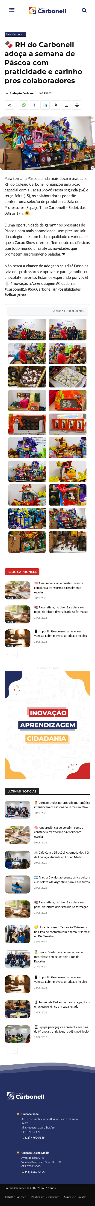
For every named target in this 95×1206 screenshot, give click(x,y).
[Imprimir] (76, 105)
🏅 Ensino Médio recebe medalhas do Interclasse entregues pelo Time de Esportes (58, 957)
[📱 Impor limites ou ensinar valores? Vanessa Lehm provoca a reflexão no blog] (17, 638)
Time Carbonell (15, 34)
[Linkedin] (45, 105)
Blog (10, 597)
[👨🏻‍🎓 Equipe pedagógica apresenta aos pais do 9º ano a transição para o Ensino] (17, 1034)
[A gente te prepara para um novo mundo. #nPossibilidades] (47, 10)
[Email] (66, 105)
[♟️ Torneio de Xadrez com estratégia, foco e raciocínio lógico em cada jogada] (17, 1009)
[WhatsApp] (23, 105)
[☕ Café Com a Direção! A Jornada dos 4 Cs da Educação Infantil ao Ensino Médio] (17, 860)
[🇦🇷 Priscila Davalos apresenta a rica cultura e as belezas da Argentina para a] (17, 884)
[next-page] (15, 655)
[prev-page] (7, 655)
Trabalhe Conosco (15, 1197)
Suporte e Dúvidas (75, 1197)
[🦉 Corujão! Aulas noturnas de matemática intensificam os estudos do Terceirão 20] (17, 810)
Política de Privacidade (45, 1197)
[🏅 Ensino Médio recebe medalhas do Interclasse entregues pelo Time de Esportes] (17, 959)
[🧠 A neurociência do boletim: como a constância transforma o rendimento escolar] (17, 590)
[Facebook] (34, 105)
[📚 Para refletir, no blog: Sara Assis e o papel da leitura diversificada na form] (17, 614)
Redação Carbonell (23, 93)
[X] (55, 105)
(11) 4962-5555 (35, 1138)
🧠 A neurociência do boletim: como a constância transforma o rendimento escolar (58, 588)
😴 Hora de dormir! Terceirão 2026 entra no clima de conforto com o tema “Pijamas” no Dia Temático (62, 932)
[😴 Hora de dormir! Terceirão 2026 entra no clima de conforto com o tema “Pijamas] (17, 934)
